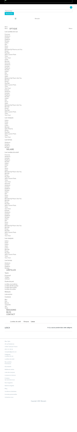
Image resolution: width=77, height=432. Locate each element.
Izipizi (6, 48)
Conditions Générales (10, 391)
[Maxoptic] (36, 22)
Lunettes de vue (9, 356)
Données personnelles (11, 394)
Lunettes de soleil (9, 359)
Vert (6, 306)
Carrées (7, 38)
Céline (6, 163)
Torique (7, 277)
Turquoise (8, 304)
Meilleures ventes (9, 369)
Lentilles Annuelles (10, 289)
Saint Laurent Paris (10, 54)
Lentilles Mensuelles (11, 287)
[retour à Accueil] (7, 321)
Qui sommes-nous (10, 380)
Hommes (7, 63)
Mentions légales (9, 385)
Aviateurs (7, 36)
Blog (6, 388)
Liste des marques (10, 372)
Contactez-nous (9, 397)
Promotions (8, 363)
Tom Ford (8, 58)
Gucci (6, 46)
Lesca (6, 125)
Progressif (8, 275)
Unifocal (7, 279)
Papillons (7, 39)
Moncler (7, 61)
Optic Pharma (9, 129)
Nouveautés (8, 366)
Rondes (7, 41)
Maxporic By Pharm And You (13, 78)
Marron (7, 303)
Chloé (6, 59)
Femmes (7, 34)
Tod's (6, 56)
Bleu (6, 299)
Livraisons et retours (10, 375)
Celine (6, 43)
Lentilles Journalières (11, 284)
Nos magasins (9, 382)
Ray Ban (7, 53)
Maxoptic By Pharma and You (13, 49)
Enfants (7, 90)
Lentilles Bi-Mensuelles (11, 286)
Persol (6, 51)
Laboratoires (8, 294)
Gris (6, 301)
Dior (6, 44)
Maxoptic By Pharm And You (13, 105)
